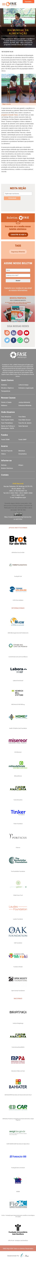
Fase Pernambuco (7, 423)
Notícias (3, 465)
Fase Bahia (22, 417)
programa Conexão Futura (9, 115)
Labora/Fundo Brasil (18, 680)
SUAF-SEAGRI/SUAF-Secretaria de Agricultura (18, 1144)
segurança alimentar (18, 252)
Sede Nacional (23, 426)
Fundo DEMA (5, 439)
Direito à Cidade (6, 402)
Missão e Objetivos (7, 388)
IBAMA (18, 1191)
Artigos (20, 465)
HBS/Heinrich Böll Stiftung (18, 704)
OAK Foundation (18, 943)
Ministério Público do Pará (18, 1071)
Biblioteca (21, 451)
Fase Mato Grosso (24, 420)
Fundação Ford (18, 576)
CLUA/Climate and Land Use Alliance (18, 656)
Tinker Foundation (18, 823)
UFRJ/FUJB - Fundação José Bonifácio (18, 1240)
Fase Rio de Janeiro (24, 423)
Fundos (4, 435)
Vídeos (3, 454)
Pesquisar (12, 198)
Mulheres (4, 405)
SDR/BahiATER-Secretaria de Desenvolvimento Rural (18, 1095)
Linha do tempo (23, 385)
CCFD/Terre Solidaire (18, 600)
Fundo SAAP (22, 439)
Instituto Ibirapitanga (18, 1023)
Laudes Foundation (18, 919)
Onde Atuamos (8, 412)
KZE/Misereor (18, 752)
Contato (5, 475)
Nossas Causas (8, 398)
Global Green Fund (18, 895)
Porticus (18, 847)
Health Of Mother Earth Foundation (18, 728)
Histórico (4, 385)
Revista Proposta (6, 451)
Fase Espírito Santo (7, 420)
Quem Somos (7, 380)
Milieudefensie (18, 776)
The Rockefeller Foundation (18, 871)
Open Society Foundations (18, 990)
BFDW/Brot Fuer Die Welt (18, 552)
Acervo (4, 446)
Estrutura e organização (26, 388)
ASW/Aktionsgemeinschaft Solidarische (18, 633)
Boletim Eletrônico (7, 468)
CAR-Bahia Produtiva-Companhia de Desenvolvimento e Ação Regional (18, 1119)
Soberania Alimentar (24, 405)
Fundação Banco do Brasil (18, 1167)
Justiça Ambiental (24, 402)
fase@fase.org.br (20, 497)
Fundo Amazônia (18, 800)
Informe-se (6, 460)
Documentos (22, 454)
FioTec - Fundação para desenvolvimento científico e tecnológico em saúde (18, 1216)
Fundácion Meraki (18, 966)
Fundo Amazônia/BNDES (18, 1047)
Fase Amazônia (6, 417)
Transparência (5, 391)
